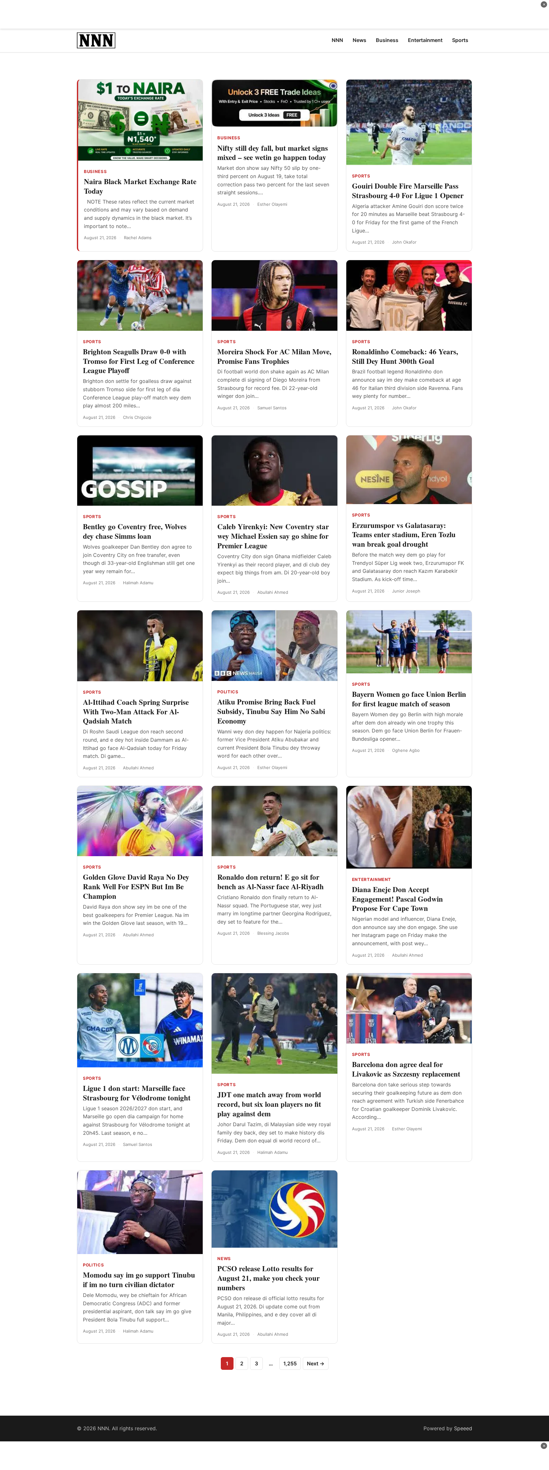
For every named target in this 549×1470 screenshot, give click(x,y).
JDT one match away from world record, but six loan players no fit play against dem (269, 1104)
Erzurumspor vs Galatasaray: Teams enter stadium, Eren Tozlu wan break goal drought (404, 535)
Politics (227, 691)
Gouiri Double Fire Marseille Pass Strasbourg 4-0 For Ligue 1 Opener (408, 190)
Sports (361, 175)
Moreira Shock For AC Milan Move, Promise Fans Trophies (274, 356)
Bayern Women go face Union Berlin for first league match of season (409, 699)
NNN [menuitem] (337, 40)
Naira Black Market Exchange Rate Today (140, 186)
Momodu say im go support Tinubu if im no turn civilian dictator (139, 1279)
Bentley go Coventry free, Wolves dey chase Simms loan (134, 531)
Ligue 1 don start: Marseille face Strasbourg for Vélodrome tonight (137, 1093)
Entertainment (371, 879)
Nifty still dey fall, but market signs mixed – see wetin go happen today (272, 152)
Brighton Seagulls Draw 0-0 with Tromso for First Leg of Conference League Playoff (138, 361)
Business (95, 171)
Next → (315, 1363)
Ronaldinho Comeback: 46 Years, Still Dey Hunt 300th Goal (405, 356)
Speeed (463, 1428)
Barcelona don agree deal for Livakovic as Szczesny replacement (406, 1069)
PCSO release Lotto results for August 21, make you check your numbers (268, 1278)
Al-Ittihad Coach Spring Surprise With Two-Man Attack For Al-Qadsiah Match (136, 711)
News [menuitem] (359, 40)
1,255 (290, 1363)
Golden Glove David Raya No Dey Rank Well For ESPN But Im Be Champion (136, 886)
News (224, 1258)
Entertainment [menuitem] (425, 40)
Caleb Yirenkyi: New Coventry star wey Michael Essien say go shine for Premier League (273, 536)
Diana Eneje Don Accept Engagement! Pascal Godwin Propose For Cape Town (397, 899)
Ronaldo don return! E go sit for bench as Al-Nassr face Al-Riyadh (270, 881)
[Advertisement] (274, 14)
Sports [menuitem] (460, 40)
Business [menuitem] (387, 40)
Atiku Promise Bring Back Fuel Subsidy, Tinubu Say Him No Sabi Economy (271, 711)
